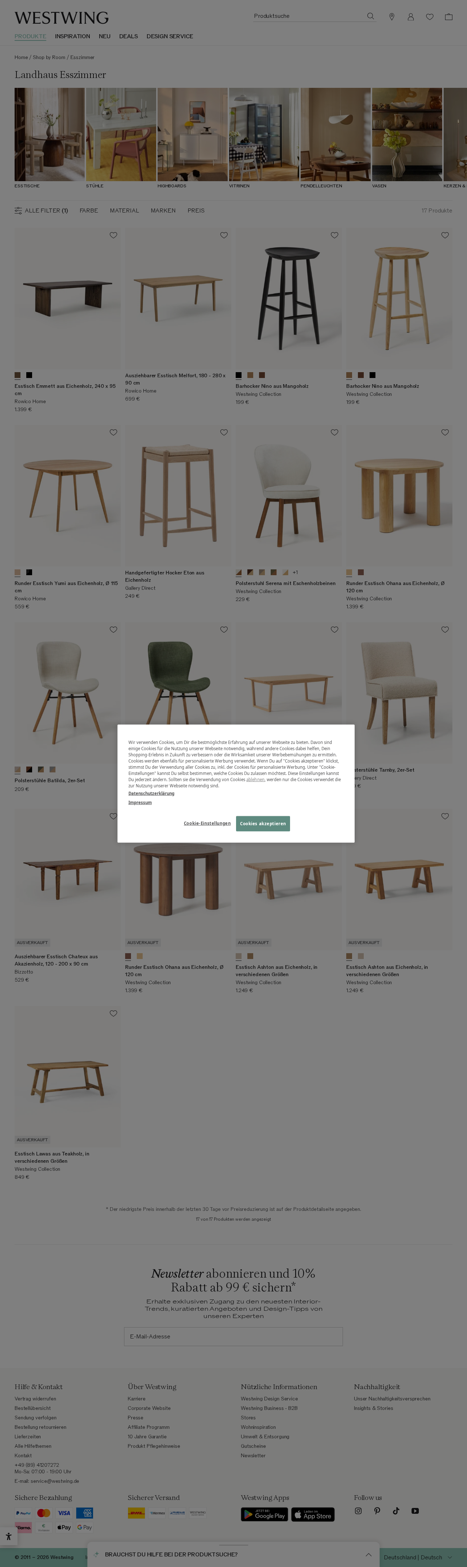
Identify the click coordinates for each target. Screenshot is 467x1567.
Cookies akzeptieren (263, 823)
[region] (236, 783)
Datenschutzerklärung (151, 793)
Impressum (140, 802)
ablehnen (255, 779)
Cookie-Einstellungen (207, 823)
